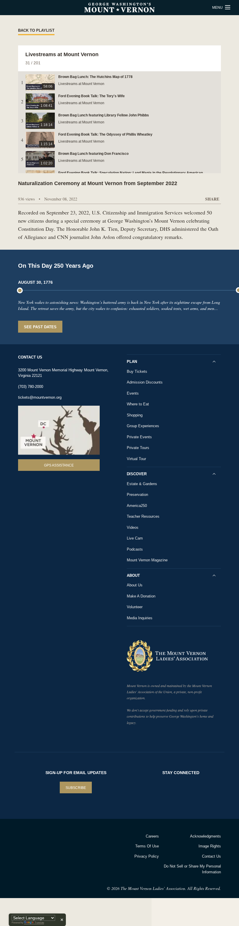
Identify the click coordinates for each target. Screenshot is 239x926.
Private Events (139, 437)
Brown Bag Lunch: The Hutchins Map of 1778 (95, 77)
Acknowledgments (205, 836)
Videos (132, 527)
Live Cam (135, 538)
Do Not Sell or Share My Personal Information (192, 869)
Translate (39, 922)
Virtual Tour (136, 459)
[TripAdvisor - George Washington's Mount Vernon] (32, 844)
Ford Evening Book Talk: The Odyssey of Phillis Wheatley (105, 134)
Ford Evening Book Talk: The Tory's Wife (91, 96)
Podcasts (135, 549)
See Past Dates (40, 327)
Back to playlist (36, 30)
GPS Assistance (59, 465)
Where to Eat (138, 404)
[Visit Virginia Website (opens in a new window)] (64, 844)
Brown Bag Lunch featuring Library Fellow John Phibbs (103, 115)
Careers (152, 836)
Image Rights (209, 846)
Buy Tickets (137, 371)
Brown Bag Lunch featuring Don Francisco (93, 154)
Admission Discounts (145, 382)
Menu (218, 8)
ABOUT (133, 575)
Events (133, 393)
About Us (135, 585)
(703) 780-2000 (30, 386)
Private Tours (138, 448)
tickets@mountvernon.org (39, 397)
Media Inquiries (139, 618)
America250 (137, 505)
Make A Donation (141, 596)
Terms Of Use (147, 846)
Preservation (137, 494)
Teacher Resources (143, 516)
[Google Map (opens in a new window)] (59, 430)
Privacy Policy (146, 856)
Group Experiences (143, 426)
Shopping (135, 415)
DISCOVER (137, 474)
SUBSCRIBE (76, 788)
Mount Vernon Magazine (147, 560)
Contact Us (211, 856)
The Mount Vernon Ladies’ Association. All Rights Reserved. (171, 888)
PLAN (132, 361)
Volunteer (135, 607)
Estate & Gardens (142, 484)
